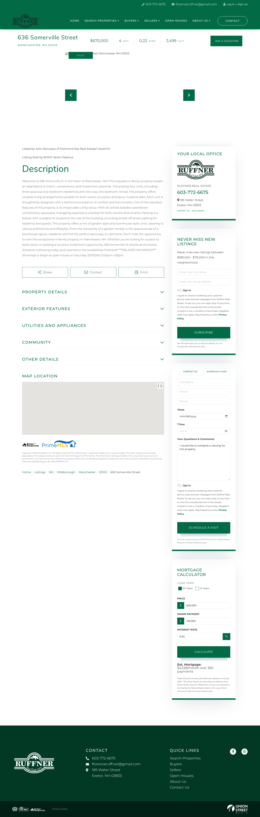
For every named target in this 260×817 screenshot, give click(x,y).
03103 (103, 472)
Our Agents (198, 211)
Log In (230, 4)
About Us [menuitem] (200, 20)
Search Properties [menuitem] (101, 20)
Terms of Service (194, 542)
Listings (39, 472)
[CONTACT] (226, 41)
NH (51, 472)
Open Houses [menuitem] (176, 20)
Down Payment (188, 614)
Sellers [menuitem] (150, 20)
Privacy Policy (60, 809)
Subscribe (203, 332)
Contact (233, 20)
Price (181, 598)
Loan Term (185, 583)
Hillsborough (66, 472)
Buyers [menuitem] (131, 20)
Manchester (87, 472)
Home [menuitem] (74, 20)
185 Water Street (107, 773)
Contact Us (183, 211)
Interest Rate (187, 629)
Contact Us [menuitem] (179, 787)
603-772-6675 (155, 4)
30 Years (188, 588)
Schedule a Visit (217, 371)
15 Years (204, 588)
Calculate (203, 651)
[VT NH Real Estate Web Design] (237, 809)
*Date (180, 409)
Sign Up (243, 4)
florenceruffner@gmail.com (196, 4)
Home (26, 472)
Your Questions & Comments (195, 439)
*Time (181, 424)
